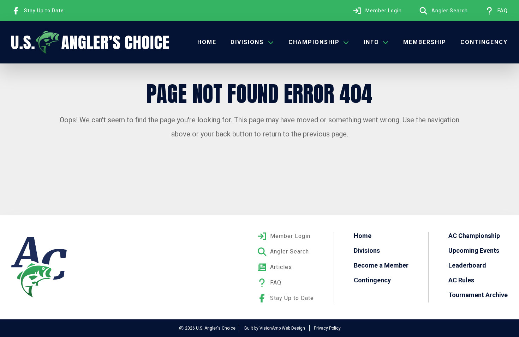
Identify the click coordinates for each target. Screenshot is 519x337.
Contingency (484, 42)
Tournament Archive (478, 295)
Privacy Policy (327, 328)
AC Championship (474, 235)
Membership (424, 42)
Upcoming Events (473, 250)
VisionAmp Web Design (282, 328)
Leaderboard (467, 265)
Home (206, 42)
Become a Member (381, 265)
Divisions (367, 250)
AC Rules (461, 280)
